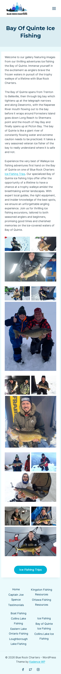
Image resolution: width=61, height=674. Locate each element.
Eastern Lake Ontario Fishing (18, 631)
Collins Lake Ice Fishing (44, 636)
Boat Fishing (18, 613)
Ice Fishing (44, 618)
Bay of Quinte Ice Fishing (44, 626)
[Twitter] (30, 670)
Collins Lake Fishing (18, 621)
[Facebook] (23, 670)
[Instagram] (38, 670)
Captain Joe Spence (16, 597)
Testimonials (16, 605)
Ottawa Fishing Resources (41, 602)
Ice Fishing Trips (15, 173)
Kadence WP (37, 661)
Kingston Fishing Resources (41, 592)
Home (16, 589)
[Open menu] (53, 9)
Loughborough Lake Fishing (18, 641)
